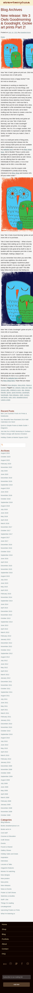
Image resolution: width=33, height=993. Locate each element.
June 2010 (4, 745)
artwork (18, 388)
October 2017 (5, 530)
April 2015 (4, 590)
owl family (4, 397)
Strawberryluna (16, 3)
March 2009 (5, 797)
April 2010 (4, 752)
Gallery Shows (6, 850)
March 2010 (5, 755)
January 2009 (5, 804)
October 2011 (5, 688)
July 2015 (4, 580)
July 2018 (4, 509)
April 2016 (4, 562)
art (13, 388)
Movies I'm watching (8, 871)
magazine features (7, 868)
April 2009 (4, 794)
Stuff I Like (4, 899)
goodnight (25, 392)
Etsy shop (15, 173)
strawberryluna (25, 32)
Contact (5, 949)
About (4, 944)
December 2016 (6, 544)
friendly (3, 392)
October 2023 (5, 457)
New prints (21, 385)
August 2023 (5, 460)
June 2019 (4, 492)
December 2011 (6, 681)
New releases (14, 395)
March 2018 (5, 523)
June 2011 (4, 703)
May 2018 (4, 516)
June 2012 (4, 664)
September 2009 (6, 776)
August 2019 (5, 488)
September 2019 (6, 485)
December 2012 (6, 643)
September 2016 (6, 555)
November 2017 (6, 527)
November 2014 (6, 597)
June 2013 (4, 625)
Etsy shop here (9, 381)
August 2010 (5, 738)
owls (10, 397)
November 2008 (6, 811)
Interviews (4, 861)
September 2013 (6, 622)
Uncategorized (6, 906)
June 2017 (4, 541)
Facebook (22, 965)
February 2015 (6, 594)
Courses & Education (8, 836)
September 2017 (6, 534)
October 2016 (5, 551)
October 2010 (5, 731)
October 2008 (5, 815)
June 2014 (4, 604)
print (14, 397)
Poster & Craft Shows (8, 892)
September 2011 (6, 692)
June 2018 (4, 513)
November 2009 (6, 769)
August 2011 (5, 696)
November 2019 (6, 481)
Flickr (5, 965)
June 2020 (4, 474)
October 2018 (5, 499)
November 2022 (6, 467)
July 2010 (4, 741)
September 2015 (6, 573)
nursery (26, 395)
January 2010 (5, 762)
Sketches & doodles (8, 896)
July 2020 (4, 471)
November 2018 (6, 495)
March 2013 (5, 632)
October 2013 (5, 618)
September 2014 (6, 601)
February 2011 (6, 717)
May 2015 (4, 587)
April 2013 (4, 629)
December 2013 (6, 611)
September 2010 (6, 734)
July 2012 (4, 660)
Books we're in (6, 829)
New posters (5, 878)
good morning (16, 392)
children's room (15, 390)
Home (4, 924)
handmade (4, 395)
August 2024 (5, 453)
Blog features (5, 822)
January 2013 (5, 639)
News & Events (6, 889)
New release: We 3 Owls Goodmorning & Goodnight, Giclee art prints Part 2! (16, 21)
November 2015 (6, 569)
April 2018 (4, 520)
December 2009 (6, 766)
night (21, 395)
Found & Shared (6, 847)
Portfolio (5, 939)
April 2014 (4, 608)
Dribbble (11, 965)
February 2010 (6, 759)
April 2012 (4, 671)
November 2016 (6, 548)
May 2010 (4, 748)
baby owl (24, 388)
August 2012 (5, 657)
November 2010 (6, 727)
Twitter (16, 965)
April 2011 (4, 710)
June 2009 (4, 787)
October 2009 (5, 773)
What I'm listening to (8, 914)
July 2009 (4, 783)
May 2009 (4, 790)
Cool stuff (4, 833)
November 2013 (6, 615)
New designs (12, 385)
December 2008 (6, 808)
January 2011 (5, 720)
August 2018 (5, 506)
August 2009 (5, 780)
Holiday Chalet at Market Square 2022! (14, 437)
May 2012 (4, 667)
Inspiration (4, 857)
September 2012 (6, 653)
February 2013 (6, 636)
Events (3, 843)
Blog (4, 934)
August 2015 (5, 576)
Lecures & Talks (6, 864)
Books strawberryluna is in (10, 826)
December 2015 (6, 566)
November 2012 (6, 646)
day (23, 390)
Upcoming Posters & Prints (10, 910)
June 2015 (4, 583)
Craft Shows (5, 840)
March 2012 (5, 674)
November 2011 (6, 685)
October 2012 (5, 650)
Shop (4, 929)
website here (8, 149)
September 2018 (6, 502)
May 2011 (4, 706)
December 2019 (6, 478)
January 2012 (5, 678)
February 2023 (6, 464)
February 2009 (6, 801)
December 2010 (6, 724)
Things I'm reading (7, 903)
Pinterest (28, 965)
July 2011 (4, 699)
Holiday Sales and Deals (9, 854)
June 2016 (4, 558)
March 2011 (5, 713)
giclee (9, 392)
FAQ (4, 954)
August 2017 (5, 537)
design (27, 390)
